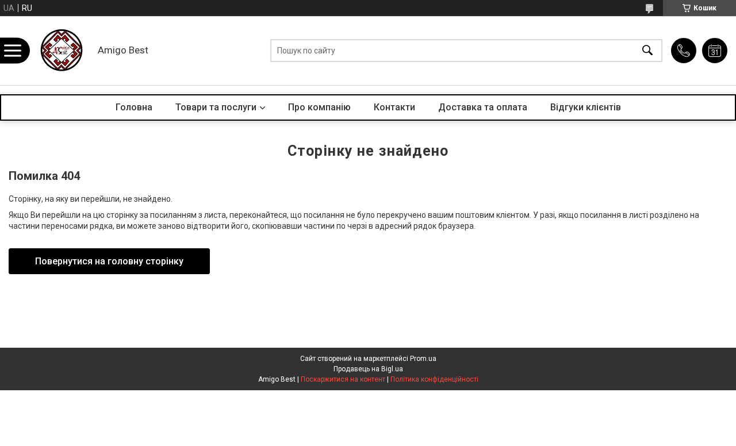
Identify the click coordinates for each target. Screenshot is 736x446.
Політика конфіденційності (434, 379)
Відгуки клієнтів (585, 107)
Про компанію (319, 107)
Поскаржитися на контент (343, 379)
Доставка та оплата (482, 107)
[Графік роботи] (714, 50)
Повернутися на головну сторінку (109, 261)
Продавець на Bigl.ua (368, 369)
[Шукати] (647, 50)
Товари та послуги (215, 107)
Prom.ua (423, 359)
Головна (134, 107)
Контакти (394, 107)
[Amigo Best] (60, 50)
